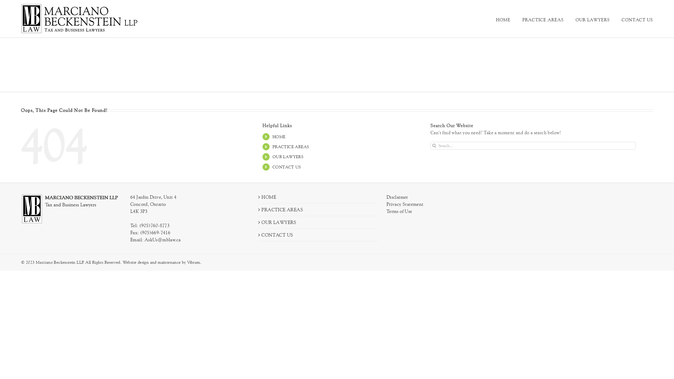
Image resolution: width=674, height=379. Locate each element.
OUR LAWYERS (287, 156)
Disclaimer (397, 197)
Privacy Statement (405, 204)
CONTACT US (286, 166)
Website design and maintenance (152, 262)
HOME (279, 136)
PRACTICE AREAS (290, 146)
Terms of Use (399, 211)
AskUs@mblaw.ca (163, 239)
